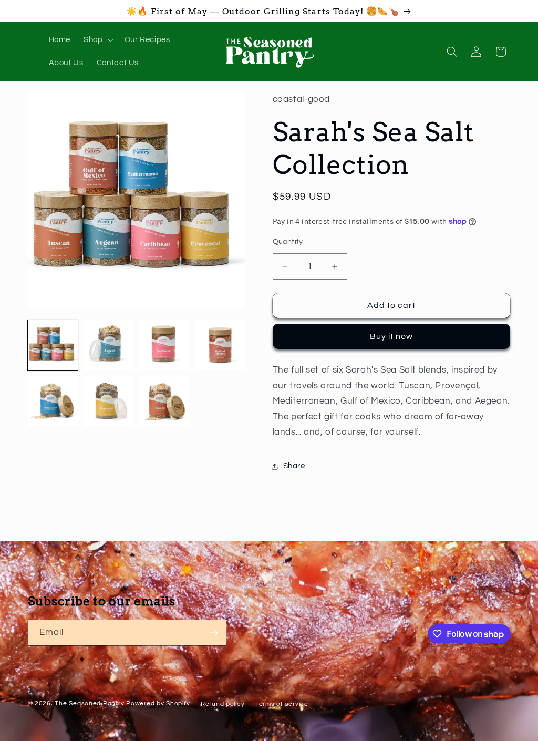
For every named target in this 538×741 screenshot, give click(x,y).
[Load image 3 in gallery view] (164, 345)
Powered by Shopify (158, 703)
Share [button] (294, 466)
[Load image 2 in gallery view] (109, 345)
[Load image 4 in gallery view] (220, 345)
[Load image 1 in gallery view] (53, 345)
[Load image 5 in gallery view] (53, 401)
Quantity (288, 241)
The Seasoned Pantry (89, 703)
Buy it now (391, 336)
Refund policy (223, 704)
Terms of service (281, 704)
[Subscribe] (213, 632)
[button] (97, 40)
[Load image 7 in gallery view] (164, 401)
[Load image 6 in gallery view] (109, 401)
